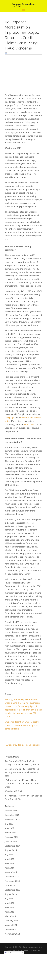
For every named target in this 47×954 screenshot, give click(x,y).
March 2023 (10, 916)
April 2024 (9, 867)
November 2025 (12, 819)
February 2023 (11, 920)
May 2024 (9, 863)
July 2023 (9, 898)
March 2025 (10, 832)
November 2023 (12, 881)
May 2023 (9, 907)
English (9, 952)
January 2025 (11, 841)
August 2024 (11, 850)
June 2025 (9, 828)
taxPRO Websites (31, 950)
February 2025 (11, 837)
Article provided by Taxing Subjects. (23, 745)
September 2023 (12, 889)
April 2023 (9, 911)
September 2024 (12, 845)
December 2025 (12, 815)
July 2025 (9, 823)
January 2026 (11, 810)
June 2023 (9, 903)
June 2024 (9, 859)
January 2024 (11, 872)
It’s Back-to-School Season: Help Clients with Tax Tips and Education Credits (22, 783)
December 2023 (12, 876)
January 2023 (11, 925)
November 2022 (12, 933)
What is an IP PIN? (13, 791)
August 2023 (11, 894)
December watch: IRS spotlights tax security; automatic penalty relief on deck (22, 772)
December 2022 (12, 929)
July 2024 (9, 854)
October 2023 (11, 885)
